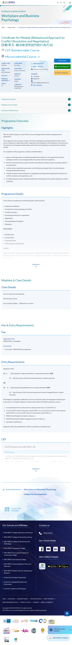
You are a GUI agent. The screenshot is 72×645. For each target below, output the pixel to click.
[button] (64, 2)
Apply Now (62, 60)
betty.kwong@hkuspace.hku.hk (40, 82)
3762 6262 (48, 533)
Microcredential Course (20, 56)
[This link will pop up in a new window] (52, 566)
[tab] (36, 121)
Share (34, 66)
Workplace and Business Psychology (40, 489)
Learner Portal (22, 599)
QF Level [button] (4, 75)
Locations (11, 599)
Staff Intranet (49, 599)
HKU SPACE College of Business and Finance (18, 532)
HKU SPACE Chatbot (60, 638)
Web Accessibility (47, 602)
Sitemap (36, 602)
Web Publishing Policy (10, 602)
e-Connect (16, 509)
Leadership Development (35, 494)
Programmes (11, 27)
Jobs (4, 599)
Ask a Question (37, 85)
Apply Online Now (61, 264)
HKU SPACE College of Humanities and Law (18, 537)
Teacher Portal (36, 599)
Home (3, 27)
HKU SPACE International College (15, 559)
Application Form (38, 63)
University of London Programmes (15, 577)
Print (41, 66)
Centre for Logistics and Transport (15, 588)
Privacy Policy (25, 602)
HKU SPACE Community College (14, 548)
